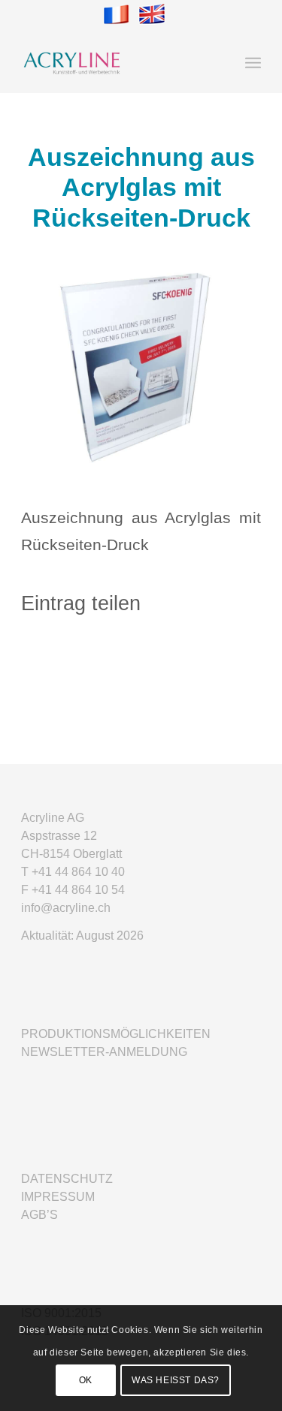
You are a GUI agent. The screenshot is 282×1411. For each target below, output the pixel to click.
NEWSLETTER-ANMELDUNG (104, 1051)
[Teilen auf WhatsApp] (141, 655)
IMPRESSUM (58, 1196)
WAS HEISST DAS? (176, 1380)
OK (85, 1380)
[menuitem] (253, 63)
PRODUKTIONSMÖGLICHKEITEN (116, 1033)
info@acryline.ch (66, 907)
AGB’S (39, 1214)
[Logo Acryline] (117, 63)
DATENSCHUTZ (67, 1178)
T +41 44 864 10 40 (73, 871)
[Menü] (253, 63)
